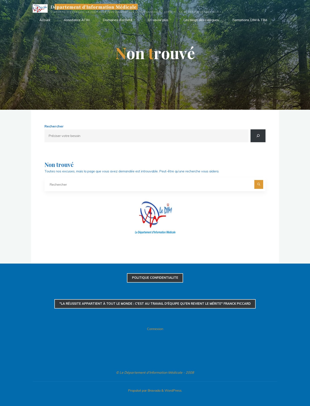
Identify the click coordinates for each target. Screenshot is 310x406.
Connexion (155, 329)
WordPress (173, 390)
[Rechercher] (258, 135)
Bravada (153, 390)
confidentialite (155, 278)
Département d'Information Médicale (93, 7)
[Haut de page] (293, 389)
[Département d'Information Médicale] (40, 8)
